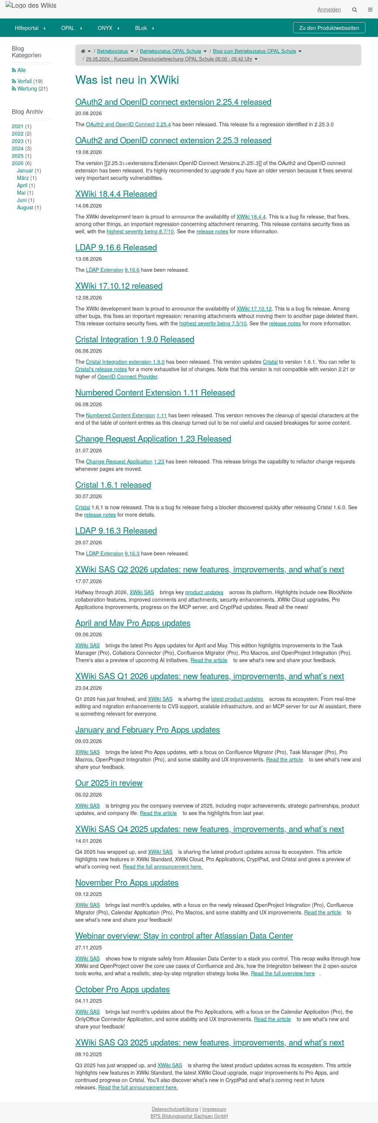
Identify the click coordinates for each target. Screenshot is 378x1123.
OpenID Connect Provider (127, 376)
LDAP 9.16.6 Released (116, 247)
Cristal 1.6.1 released (113, 484)
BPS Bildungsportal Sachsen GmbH (189, 1115)
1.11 (162, 415)
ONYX (105, 27)
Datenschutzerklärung (175, 1108)
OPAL (68, 27)
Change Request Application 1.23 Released (153, 438)
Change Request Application (119, 461)
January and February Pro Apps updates (147, 729)
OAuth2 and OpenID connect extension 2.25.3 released (173, 139)
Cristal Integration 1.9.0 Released (134, 339)
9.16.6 (132, 269)
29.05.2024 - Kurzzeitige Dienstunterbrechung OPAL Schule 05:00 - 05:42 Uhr (169, 58)
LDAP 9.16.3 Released (116, 530)
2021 (22, 126)
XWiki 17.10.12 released (118, 285)
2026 (22, 163)
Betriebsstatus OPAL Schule (170, 50)
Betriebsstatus (112, 50)
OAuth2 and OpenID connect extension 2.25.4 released (173, 101)
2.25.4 (163, 124)
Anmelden (329, 9)
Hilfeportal (26, 27)
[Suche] (354, 9)
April (26, 185)
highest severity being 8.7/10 (140, 231)
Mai (25, 192)
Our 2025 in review (108, 782)
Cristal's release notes (101, 369)
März (27, 177)
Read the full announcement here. (163, 866)
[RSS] (14, 69)
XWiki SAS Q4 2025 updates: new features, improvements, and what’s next (209, 828)
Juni (26, 199)
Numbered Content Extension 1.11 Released (155, 392)
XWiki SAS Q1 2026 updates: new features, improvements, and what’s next (209, 675)
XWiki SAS (142, 592)
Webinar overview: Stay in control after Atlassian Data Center (184, 935)
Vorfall (30, 81)
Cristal (270, 361)
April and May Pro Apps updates (132, 622)
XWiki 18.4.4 (251, 216)
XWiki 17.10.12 (254, 308)
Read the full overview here (283, 973)
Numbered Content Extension (120, 415)
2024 (22, 148)
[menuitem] (32, 27)
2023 (22, 140)
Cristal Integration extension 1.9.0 (125, 361)
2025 (22, 155)
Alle (21, 69)
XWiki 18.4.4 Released (116, 193)
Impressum (214, 1108)
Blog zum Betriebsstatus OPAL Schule (254, 50)
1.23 (159, 461)
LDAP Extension (104, 269)
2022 (22, 133)
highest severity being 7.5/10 (213, 323)
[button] (58, 569)
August (29, 207)
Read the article (208, 660)
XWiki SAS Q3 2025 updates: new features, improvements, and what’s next (209, 1042)
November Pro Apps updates (127, 882)
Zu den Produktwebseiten (329, 27)
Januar (29, 170)
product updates (204, 592)
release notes (212, 231)
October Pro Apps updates (122, 988)
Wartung (32, 88)
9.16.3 (132, 553)
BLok (141, 27)
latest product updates (237, 698)
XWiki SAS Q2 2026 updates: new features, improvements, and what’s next (209, 569)
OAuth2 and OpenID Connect (120, 124)
